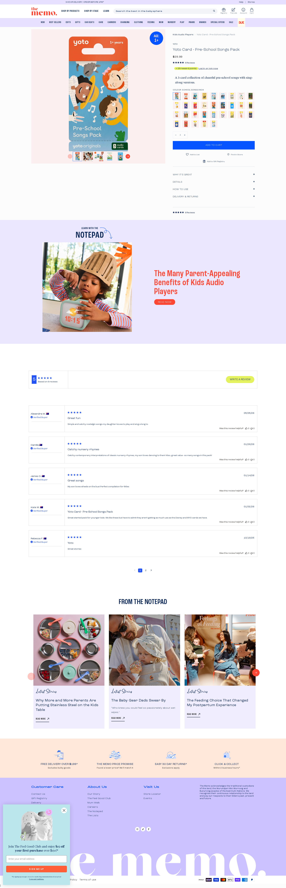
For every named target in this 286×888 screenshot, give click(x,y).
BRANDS (202, 22)
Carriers (112, 22)
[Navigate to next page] (151, 570)
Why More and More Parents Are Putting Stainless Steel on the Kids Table (67, 705)
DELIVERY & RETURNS (185, 196)
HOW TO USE (180, 189)
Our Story (93, 794)
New (43, 22)
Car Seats (89, 22)
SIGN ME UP (36, 869)
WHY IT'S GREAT (182, 175)
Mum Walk (93, 803)
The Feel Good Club (99, 798)
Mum (161, 22)
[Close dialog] (64, 810)
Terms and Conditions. (36, 879)
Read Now (164, 302)
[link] (36, 825)
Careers (92, 807)
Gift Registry (39, 798)
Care (101, 22)
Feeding (150, 22)
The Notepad (95, 811)
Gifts (77, 22)
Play (182, 22)
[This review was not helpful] (251, 428)
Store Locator (152, 794)
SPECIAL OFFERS (217, 22)
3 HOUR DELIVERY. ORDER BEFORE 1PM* (50, 2)
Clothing (138, 22)
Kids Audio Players (183, 35)
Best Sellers (55, 22)
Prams (192, 22)
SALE (231, 22)
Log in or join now (208, 68)
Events (148, 798)
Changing (125, 22)
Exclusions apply (171, 768)
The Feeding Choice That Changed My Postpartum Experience (217, 703)
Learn (106, 11)
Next (128, 156)
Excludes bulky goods (59, 768)
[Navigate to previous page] (135, 570)
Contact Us (38, 794)
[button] (176, 135)
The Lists (92, 815)
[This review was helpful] (246, 428)
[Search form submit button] (214, 11)
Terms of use (88, 880)
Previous (70, 156)
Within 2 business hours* (226, 768)
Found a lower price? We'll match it (115, 768)
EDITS (68, 22)
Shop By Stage (91, 11)
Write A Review (240, 379)
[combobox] (165, 11)
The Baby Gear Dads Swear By (138, 700)
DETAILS (177, 182)
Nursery (171, 22)
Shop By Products (70, 11)
